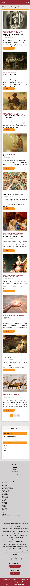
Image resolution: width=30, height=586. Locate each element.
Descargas (4, 482)
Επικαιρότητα (14, 113)
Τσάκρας (4, 505)
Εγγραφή (15, 573)
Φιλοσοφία (4, 485)
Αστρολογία (4, 502)
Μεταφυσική (20, 192)
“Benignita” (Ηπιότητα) (15, 526)
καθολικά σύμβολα (6, 487)
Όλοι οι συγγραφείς (9, 433)
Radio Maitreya (15, 471)
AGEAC (15, 469)
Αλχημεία (4, 499)
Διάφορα (4, 514)
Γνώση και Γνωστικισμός (8, 481)
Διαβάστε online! (6, 490)
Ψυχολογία (14, 72)
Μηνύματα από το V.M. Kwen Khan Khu (13, 32)
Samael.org (15, 474)
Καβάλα (13, 31)
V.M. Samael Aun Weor (10, 436)
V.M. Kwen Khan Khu (9, 439)
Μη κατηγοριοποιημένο (7, 488)
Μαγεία (3, 512)
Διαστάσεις (4, 506)
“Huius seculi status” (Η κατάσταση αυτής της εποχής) (15, 528)
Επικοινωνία (15, 566)
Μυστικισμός (18, 31)
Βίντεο (6, 450)
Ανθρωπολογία (6, 31)
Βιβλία (6, 448)
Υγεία (3, 511)
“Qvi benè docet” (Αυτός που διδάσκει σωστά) (15, 544)
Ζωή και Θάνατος (15, 394)
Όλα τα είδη (7, 443)
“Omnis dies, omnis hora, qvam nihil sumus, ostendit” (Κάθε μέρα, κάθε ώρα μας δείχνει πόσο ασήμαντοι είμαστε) (15, 552)
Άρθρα (6, 445)
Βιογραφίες (4, 503)
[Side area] (23, 2)
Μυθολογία (4, 484)
